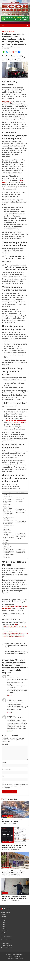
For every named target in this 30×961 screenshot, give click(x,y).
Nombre (4, 762)
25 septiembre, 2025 (7, 46)
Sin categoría (4, 930)
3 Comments (5, 48)
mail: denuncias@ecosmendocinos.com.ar (14, 627)
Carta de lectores (5, 912)
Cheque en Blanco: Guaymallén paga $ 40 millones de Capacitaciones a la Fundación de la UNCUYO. (15, 645)
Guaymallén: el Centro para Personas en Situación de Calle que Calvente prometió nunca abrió (15, 872)
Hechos (5, 816)
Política (5, 841)
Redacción (13, 823)
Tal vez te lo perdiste (9, 799)
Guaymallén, (6, 102)
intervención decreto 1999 (9, 634)
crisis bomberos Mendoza (8, 633)
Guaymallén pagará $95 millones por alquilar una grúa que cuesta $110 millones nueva (15, 652)
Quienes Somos (5, 943)
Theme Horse (17, 956)
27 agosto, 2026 (6, 874)
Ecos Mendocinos (18, 954)
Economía (3, 916)
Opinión (3, 924)
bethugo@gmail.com (7, 939)
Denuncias (5, 31)
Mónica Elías (5, 636)
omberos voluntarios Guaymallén (17, 636)
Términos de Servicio (6, 947)
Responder (9, 695)
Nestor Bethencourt (17, 46)
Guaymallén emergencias (21, 633)
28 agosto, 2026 (6, 849)
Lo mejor (3, 920)
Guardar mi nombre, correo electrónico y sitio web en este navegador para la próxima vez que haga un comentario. (15, 786)
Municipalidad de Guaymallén (16, 420)
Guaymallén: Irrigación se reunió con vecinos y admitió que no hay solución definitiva (14, 898)
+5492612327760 (7, 937)
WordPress (20, 958)
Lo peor (3, 922)
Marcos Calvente (20, 422)
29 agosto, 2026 (6, 823)
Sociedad (11, 31)
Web (3, 776)
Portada (10, 816)
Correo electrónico (7, 769)
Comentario (5, 744)
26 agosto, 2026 (6, 900)
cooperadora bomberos (11, 631)
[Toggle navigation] (3, 25)
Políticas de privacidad (6, 945)
